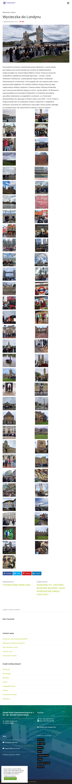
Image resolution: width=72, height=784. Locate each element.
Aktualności (6, 12)
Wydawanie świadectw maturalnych (14, 643)
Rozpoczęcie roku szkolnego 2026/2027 (15, 639)
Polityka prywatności (10, 776)
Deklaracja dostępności (47, 727)
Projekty (5, 690)
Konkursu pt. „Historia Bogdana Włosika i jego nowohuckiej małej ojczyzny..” (51, 590)
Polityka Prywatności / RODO (11, 754)
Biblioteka (6, 678)
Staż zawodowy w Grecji (10, 647)
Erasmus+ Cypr (7, 651)
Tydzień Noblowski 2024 (16, 585)
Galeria (13, 12)
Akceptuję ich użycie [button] (10, 778)
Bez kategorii (7, 673)
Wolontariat (6, 699)
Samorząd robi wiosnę (10, 655)
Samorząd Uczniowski (10, 694)
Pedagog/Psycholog (9, 686)
